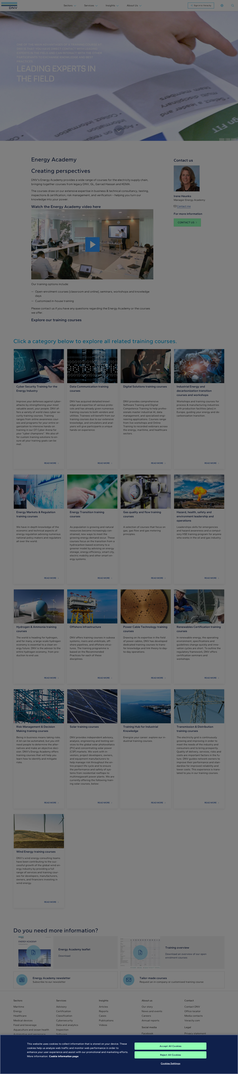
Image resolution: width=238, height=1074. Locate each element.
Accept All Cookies (170, 1046)
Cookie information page (64, 1056)
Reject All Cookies (170, 1054)
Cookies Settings (170, 1063)
